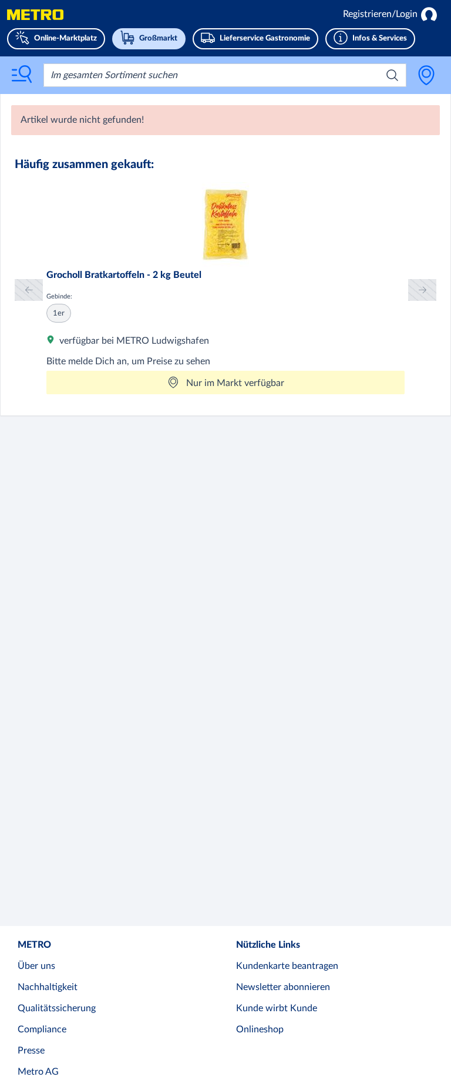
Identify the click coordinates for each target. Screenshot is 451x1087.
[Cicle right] (422, 290)
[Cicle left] (29, 290)
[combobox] (224, 75)
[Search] (392, 75)
